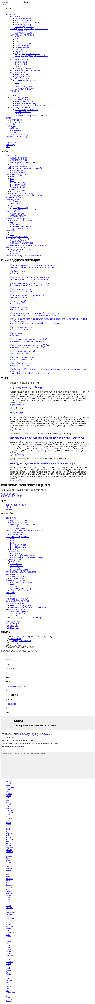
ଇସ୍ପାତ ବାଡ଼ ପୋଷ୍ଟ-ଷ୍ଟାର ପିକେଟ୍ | (26, 387)
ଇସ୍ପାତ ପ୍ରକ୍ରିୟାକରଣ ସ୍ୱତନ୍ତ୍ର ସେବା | (25, 70)
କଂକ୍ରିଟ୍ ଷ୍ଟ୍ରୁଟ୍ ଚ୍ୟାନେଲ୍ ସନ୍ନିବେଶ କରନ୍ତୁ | (31, 56)
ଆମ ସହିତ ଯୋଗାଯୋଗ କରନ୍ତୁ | (17, 137)
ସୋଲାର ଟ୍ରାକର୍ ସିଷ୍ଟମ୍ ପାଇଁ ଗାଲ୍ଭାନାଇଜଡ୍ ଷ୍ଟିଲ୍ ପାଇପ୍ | (32, 267)
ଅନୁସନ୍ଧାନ (14, 404)
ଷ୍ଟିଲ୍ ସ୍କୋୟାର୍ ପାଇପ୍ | (24, 20)
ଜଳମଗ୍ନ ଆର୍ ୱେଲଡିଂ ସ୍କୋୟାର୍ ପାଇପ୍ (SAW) (27, 341)
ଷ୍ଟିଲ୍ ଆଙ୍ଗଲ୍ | (21, 62)
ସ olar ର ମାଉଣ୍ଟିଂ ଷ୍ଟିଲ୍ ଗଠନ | (21, 99)
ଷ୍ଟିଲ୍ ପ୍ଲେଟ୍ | (20, 85)
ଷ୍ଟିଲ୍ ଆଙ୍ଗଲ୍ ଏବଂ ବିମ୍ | (19, 60)
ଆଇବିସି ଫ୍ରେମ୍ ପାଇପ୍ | (23, 33)
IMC (16, 39)
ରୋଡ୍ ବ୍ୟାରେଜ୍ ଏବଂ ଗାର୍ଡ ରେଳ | (21, 97)
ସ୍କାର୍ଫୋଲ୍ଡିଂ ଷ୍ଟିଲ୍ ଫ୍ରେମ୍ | (20, 365)
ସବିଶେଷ (21, 404)
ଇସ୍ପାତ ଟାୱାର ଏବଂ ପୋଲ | (20, 108)
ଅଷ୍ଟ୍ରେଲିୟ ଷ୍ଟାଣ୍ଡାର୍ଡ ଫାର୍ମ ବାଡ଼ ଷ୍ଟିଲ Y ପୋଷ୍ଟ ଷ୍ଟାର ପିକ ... (34, 315)
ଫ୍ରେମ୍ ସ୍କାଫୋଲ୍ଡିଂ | (23, 76)
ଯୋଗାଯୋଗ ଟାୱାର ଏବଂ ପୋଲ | (26, 110)
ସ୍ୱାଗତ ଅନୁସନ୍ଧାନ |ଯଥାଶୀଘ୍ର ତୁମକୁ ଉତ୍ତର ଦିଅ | (12, 495)
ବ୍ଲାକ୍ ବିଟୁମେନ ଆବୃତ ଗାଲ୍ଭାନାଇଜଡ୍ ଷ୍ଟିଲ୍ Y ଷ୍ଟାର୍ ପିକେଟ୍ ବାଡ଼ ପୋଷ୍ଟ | (42, 463)
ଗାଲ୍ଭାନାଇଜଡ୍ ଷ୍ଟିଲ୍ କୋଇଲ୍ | (26, 81)
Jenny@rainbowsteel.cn (20, 645)
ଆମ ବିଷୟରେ (11, 126)
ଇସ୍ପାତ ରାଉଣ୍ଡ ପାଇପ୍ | (24, 18)
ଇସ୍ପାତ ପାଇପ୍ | (16, 16)
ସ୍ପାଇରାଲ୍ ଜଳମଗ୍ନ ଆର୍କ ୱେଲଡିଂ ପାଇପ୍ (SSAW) (28, 347)
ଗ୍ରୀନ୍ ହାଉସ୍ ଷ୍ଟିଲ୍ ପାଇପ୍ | (24, 27)
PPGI (17, 83)
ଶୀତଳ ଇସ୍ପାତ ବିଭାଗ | (18, 49)
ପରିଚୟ (13, 132)
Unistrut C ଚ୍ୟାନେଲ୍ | (23, 47)
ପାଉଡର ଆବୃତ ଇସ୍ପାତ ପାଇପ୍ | (21, 359)
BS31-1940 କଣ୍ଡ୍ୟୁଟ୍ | (23, 45)
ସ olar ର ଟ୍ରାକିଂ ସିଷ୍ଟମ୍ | (24, 101)
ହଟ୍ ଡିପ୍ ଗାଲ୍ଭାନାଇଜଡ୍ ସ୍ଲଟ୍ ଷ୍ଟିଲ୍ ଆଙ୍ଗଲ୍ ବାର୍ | (29, 279)
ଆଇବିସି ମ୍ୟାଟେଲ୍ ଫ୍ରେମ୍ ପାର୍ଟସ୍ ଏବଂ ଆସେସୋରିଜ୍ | (29, 29)
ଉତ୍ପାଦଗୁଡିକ (11, 14)
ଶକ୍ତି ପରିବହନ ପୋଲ (23, 112)
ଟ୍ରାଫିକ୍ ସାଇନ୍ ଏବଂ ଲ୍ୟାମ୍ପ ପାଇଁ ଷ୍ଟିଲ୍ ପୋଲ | (32, 116)
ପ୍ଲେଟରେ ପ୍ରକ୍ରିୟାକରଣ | (25, 87)
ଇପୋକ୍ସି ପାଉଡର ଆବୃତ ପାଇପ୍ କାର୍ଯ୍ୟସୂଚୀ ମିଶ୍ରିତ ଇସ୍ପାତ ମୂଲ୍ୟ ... (35, 323)
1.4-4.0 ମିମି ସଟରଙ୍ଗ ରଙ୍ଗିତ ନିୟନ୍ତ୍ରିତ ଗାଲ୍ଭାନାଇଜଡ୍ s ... (32, 373)
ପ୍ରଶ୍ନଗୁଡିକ (10, 124)
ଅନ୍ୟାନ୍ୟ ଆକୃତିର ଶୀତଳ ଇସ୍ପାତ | (27, 54)
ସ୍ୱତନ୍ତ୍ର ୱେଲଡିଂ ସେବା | (19, 309)
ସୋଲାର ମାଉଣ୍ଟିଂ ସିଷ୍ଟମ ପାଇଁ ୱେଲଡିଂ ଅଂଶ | (26, 297)
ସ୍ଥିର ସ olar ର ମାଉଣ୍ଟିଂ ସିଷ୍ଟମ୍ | (27, 103)
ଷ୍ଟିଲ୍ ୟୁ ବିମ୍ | (20, 66)
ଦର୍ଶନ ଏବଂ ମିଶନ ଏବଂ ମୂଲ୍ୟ (20, 135)
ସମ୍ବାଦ (8, 118)
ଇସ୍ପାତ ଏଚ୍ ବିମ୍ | (21, 64)
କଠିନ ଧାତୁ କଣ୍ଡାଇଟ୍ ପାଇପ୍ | (21, 329)
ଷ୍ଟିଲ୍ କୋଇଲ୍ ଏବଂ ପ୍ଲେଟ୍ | (20, 79)
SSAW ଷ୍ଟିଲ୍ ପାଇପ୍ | (23, 25)
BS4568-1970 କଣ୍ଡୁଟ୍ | (23, 43)
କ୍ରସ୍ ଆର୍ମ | (19, 114)
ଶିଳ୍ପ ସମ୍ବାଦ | (15, 122)
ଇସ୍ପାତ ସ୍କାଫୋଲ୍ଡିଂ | (18, 72)
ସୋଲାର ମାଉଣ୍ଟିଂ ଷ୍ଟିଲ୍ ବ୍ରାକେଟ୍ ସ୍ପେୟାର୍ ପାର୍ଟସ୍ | (33, 105)
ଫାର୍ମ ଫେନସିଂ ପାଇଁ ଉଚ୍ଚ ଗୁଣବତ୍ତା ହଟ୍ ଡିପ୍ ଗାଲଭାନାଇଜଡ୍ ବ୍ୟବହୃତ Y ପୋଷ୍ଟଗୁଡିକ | (47, 438)
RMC (17, 41)
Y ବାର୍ (17, 95)
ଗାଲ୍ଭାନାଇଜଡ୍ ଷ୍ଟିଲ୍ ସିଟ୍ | (24, 89)
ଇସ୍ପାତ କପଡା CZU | (23, 52)
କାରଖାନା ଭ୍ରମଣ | (17, 130)
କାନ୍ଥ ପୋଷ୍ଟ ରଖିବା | (18, 58)
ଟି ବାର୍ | (18, 93)
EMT (17, 37)
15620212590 (15, 639)
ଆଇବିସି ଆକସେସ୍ (21, 31)
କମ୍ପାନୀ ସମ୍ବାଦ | (16, 120)
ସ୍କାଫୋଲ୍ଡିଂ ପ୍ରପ (22, 74)
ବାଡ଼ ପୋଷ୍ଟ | (15, 91)
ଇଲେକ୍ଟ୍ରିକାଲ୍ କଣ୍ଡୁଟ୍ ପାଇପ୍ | (22, 35)
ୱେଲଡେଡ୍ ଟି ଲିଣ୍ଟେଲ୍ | (23, 68)
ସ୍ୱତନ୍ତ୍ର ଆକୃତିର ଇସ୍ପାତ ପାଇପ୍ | (28, 23)
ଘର (7, 12)
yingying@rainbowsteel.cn (21, 641)
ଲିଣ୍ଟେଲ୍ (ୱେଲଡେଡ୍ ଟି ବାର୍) (21, 291)
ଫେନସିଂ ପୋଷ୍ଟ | (17, 412)
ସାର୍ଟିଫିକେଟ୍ (14, 128)
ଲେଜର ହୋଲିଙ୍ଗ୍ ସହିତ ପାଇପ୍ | (21, 353)
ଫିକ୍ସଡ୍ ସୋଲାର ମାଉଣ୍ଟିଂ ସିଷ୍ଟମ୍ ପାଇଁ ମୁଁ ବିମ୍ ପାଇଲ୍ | (30, 285)
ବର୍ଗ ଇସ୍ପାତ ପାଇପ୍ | (17, 273)
